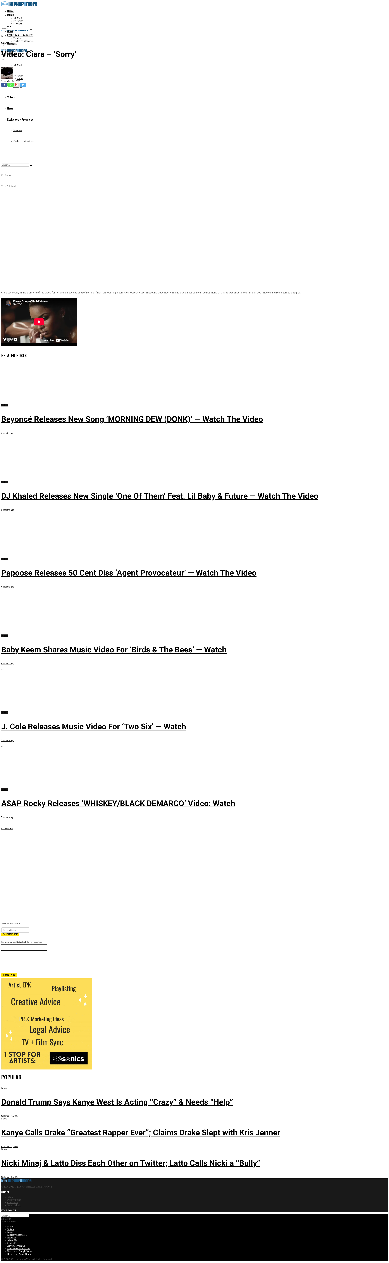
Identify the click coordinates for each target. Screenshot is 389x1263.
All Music (18, 18)
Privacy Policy (14, 1199)
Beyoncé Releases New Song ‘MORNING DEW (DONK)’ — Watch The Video (132, 419)
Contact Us (12, 1202)
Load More (7, 828)
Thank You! (9, 974)
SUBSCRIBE (10, 934)
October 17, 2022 (9, 1116)
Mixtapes (17, 23)
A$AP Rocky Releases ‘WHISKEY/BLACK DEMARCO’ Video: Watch (118, 803)
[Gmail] (17, 85)
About (10, 1197)
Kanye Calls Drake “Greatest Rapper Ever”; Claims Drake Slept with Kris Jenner (140, 1132)
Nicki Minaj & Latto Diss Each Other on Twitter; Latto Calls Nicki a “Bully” (130, 1163)
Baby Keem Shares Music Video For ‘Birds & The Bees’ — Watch (114, 649)
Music (10, 15)
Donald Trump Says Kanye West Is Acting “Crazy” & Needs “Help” (117, 1102)
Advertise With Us (16, 1245)
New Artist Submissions (18, 1248)
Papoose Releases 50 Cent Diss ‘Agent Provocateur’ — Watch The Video (128, 573)
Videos (4, 42)
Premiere (17, 38)
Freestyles (18, 21)
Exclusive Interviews (23, 41)
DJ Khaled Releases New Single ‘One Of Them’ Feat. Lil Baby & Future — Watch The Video (159, 496)
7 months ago (7, 740)
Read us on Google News (19, 1251)
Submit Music (14, 1205)
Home (10, 11)
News (4, 1088)
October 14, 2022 (9, 1177)
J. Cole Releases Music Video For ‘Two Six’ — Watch (93, 726)
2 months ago (7, 433)
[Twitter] (23, 85)
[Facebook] (4, 85)
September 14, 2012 (11, 81)
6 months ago (7, 586)
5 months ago (7, 510)
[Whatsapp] (10, 85)
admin (20, 78)
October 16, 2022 (9, 1146)
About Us (12, 1240)
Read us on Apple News (19, 1254)
